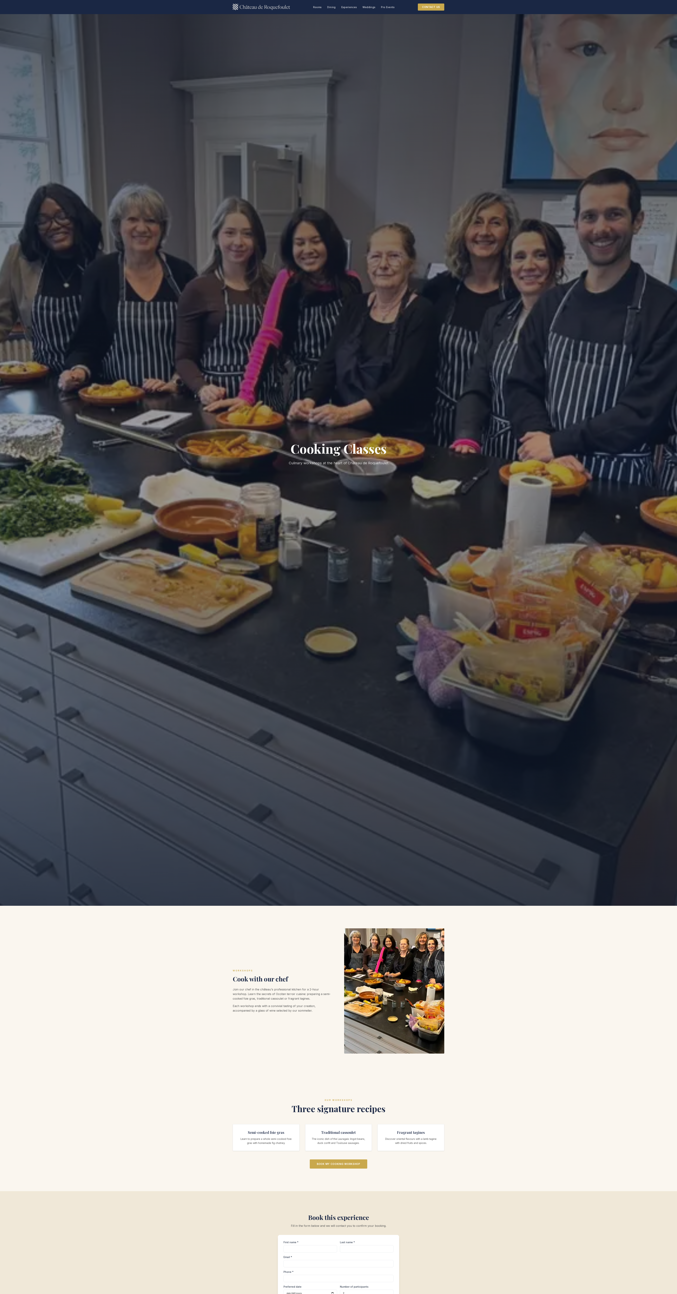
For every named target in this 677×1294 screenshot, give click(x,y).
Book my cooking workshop (338, 1163)
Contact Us (431, 6)
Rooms (317, 7)
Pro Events (388, 7)
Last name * (347, 1242)
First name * (290, 1242)
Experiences (349, 7)
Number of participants (354, 1286)
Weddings (368, 7)
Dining (331, 7)
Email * (287, 1257)
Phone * (288, 1271)
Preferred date (292, 1286)
